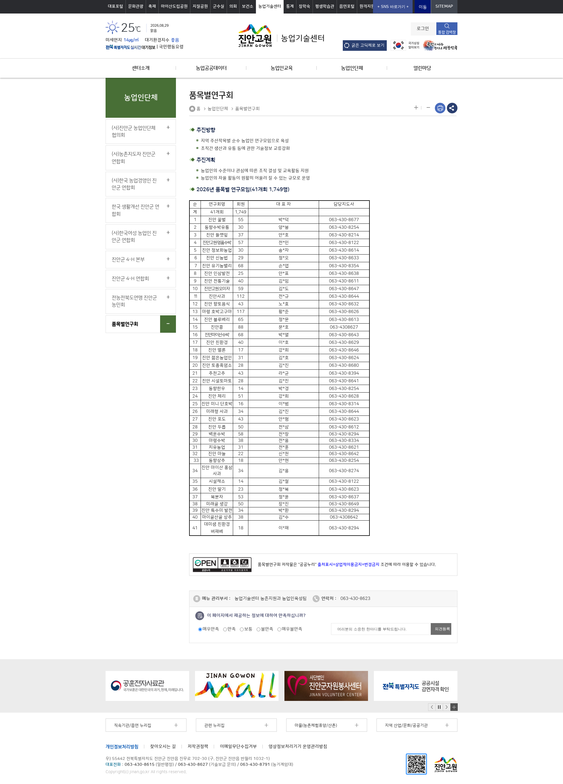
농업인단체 (352, 68)
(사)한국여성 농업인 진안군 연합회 (134, 237)
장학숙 (304, 6)
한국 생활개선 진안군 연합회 (135, 210)
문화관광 (135, 6)
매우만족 (211, 629)
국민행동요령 (171, 47)
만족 (232, 629)
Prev (432, 707)
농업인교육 (282, 68)
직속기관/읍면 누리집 (132, 725)
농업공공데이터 (211, 68)
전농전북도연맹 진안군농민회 (134, 301)
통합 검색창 (447, 32)
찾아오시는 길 (163, 746)
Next (446, 707)
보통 (248, 629)
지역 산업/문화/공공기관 (406, 725)
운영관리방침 (298, 746)
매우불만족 (292, 629)
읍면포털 (347, 6)
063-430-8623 (355, 598)
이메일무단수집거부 (238, 746)
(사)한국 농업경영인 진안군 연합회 (134, 184)
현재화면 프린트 (440, 108)
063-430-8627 (193, 764)
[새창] (416, 763)
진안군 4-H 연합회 (130, 278)
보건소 (247, 6)
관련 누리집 (214, 725)
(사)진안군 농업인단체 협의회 (133, 131)
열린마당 (422, 68)
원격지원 (367, 6)
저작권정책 (198, 746)
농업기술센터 (269, 6)
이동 (423, 7)
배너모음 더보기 (454, 707)
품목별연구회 (125, 324)
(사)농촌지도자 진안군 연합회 (133, 158)
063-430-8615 (140, 764)
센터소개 (141, 68)
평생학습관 (324, 6)
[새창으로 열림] (147, 686)
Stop (439, 707)
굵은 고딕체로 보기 (368, 45)
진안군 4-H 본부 (128, 259)
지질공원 (200, 6)
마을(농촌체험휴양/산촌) (316, 725)
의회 (233, 6)
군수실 (218, 6)
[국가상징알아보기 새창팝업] (403, 45)
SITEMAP (444, 6)
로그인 (423, 28)
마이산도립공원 (174, 6)
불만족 (267, 629)
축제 (152, 6)
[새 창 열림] (130, 47)
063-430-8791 (255, 764)
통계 (290, 6)
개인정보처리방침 (122, 746)
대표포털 (115, 6)
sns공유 (452, 108)
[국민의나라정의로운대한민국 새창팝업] (438, 45)
